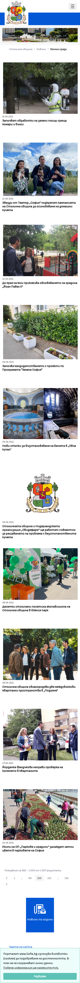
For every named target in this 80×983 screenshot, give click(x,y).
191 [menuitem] (68, 878)
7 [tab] (72, 37)
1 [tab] (49, 37)
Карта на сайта (20, 946)
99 (31, 878)
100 (40, 878)
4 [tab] (60, 37)
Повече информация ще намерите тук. (31, 967)
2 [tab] (53, 37)
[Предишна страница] (6, 878)
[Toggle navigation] (72, 6)
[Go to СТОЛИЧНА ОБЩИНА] (16, 12)
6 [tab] (68, 37)
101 (50, 878)
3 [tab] (56, 37)
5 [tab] (64, 37)
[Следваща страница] (6, 884)
